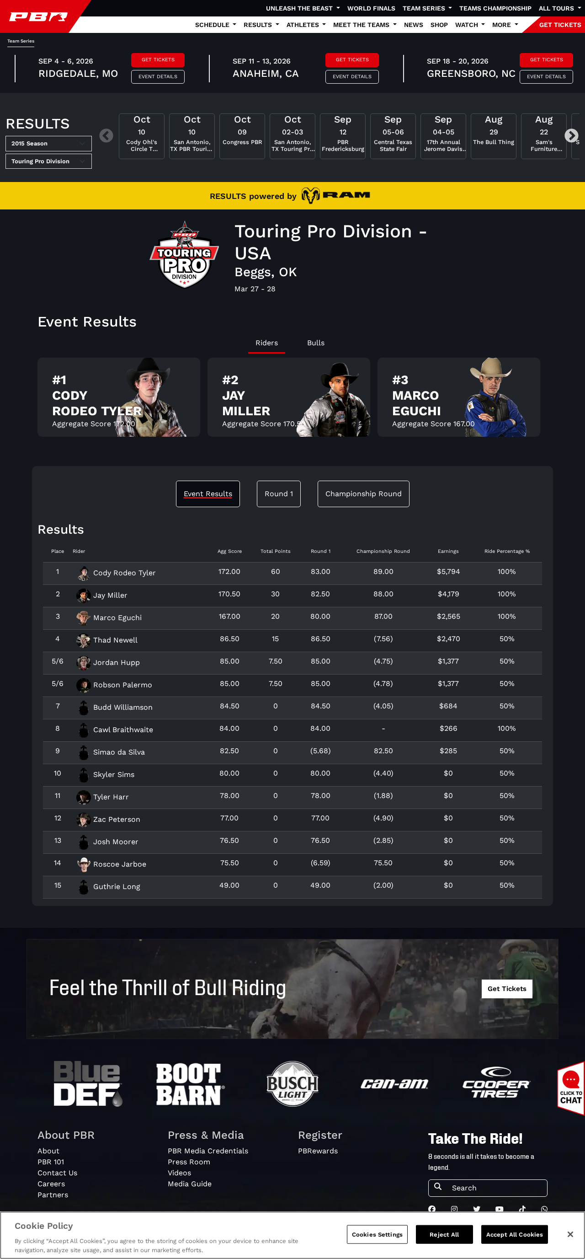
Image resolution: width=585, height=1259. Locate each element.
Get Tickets (158, 60)
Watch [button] (467, 24)
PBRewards (318, 1150)
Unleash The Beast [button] (300, 8)
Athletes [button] (304, 24)
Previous (106, 137)
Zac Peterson (115, 819)
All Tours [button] (557, 8)
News (413, 24)
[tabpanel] (292, 401)
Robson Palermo (121, 684)
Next (572, 137)
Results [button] (259, 24)
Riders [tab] (266, 342)
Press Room (189, 1161)
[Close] (570, 1234)
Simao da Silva (118, 752)
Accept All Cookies (514, 1234)
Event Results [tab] (208, 493)
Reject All (444, 1234)
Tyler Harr (110, 797)
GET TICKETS (560, 24)
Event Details (157, 77)
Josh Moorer (114, 841)
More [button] (502, 24)
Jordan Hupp (115, 662)
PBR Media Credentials (208, 1150)
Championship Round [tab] (363, 493)
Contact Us (57, 1172)
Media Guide (190, 1183)
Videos (179, 1172)
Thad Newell (114, 640)
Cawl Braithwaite (122, 729)
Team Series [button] (425, 8)
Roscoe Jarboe (118, 864)
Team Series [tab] (20, 40)
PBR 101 (50, 1161)
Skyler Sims (112, 774)
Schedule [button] (213, 24)
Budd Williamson (122, 707)
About (48, 1150)
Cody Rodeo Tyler (123, 572)
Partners (52, 1194)
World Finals (371, 8)
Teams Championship (495, 8)
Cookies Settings (377, 1234)
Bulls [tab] (315, 342)
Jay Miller (109, 595)
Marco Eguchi (116, 617)
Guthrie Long (115, 886)
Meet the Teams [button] (362, 24)
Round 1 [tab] (279, 493)
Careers (51, 1183)
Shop (439, 24)
